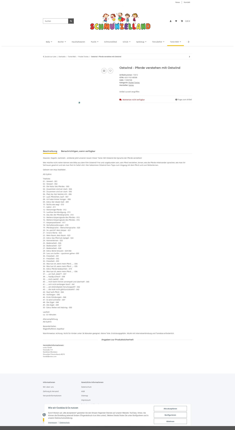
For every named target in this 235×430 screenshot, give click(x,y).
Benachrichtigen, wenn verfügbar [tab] (78, 151)
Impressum (52, 422)
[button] (170, 21)
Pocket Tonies (134, 82)
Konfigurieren (170, 415)
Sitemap (84, 395)
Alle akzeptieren (170, 409)
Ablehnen (170, 421)
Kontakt (187, 2)
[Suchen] (71, 21)
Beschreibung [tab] (50, 151)
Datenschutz (64, 422)
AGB (83, 391)
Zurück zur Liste (50, 56)
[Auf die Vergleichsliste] (104, 70)
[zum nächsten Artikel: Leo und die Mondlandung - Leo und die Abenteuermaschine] (189, 56)
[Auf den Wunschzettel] (110, 70)
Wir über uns (48, 387)
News (177, 2)
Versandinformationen (52, 395)
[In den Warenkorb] (45, 64)
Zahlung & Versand (51, 391)
